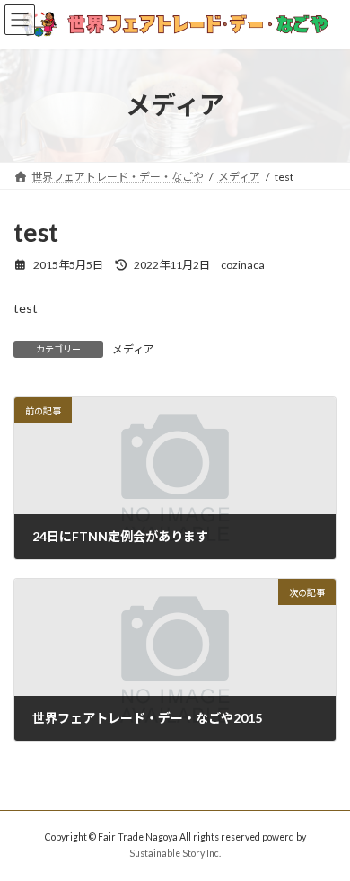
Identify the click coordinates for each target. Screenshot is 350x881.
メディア (133, 349)
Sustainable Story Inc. (175, 853)
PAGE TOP (323, 836)
